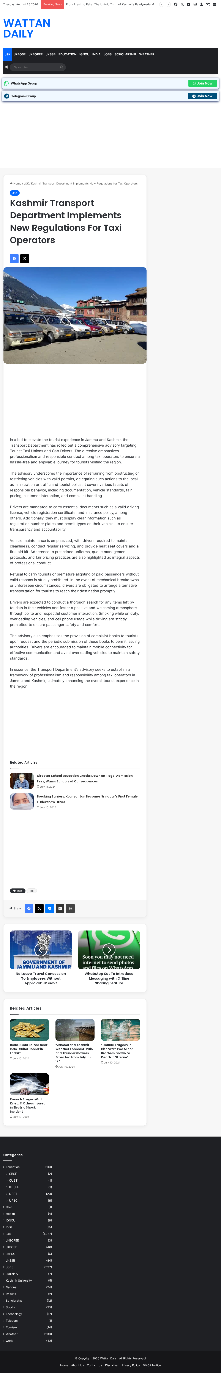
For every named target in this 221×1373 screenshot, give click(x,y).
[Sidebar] (214, 4)
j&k (31, 890)
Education (67, 54)
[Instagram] (195, 4)
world (9, 1340)
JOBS (108, 54)
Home (17, 183)
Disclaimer (112, 1365)
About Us (77, 1365)
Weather (146, 54)
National (11, 1287)
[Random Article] (208, 4)
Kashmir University (19, 1280)
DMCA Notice (152, 1365)
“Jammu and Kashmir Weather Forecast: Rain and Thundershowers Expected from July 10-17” (74, 1053)
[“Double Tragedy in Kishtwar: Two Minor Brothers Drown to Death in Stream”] (120, 1030)
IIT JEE (14, 1187)
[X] (182, 4)
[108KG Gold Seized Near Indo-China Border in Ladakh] (29, 1030)
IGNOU (84, 54)
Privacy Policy (131, 1365)
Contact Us (94, 1365)
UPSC (13, 1200)
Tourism (11, 1327)
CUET (13, 1180)
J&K (8, 54)
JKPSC (10, 1254)
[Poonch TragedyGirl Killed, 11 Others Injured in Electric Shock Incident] (29, 1084)
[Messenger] (49, 908)
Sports (10, 1307)
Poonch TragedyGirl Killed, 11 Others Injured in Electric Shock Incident (28, 1105)
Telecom (12, 1320)
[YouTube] (188, 4)
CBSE (13, 1174)
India (96, 54)
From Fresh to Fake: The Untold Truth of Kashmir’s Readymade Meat (112, 4)
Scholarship (125, 54)
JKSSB (50, 54)
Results (11, 1294)
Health (10, 1213)
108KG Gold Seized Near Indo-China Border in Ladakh (28, 1049)
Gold (9, 1207)
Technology (14, 1314)
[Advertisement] (110, 138)
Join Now (205, 83)
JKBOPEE (36, 54)
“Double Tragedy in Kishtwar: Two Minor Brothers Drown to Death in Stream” (117, 1051)
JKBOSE (20, 54)
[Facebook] (175, 4)
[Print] (70, 908)
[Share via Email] (60, 908)
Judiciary (12, 1274)
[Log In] (201, 4)
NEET (13, 1194)
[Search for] (61, 67)
